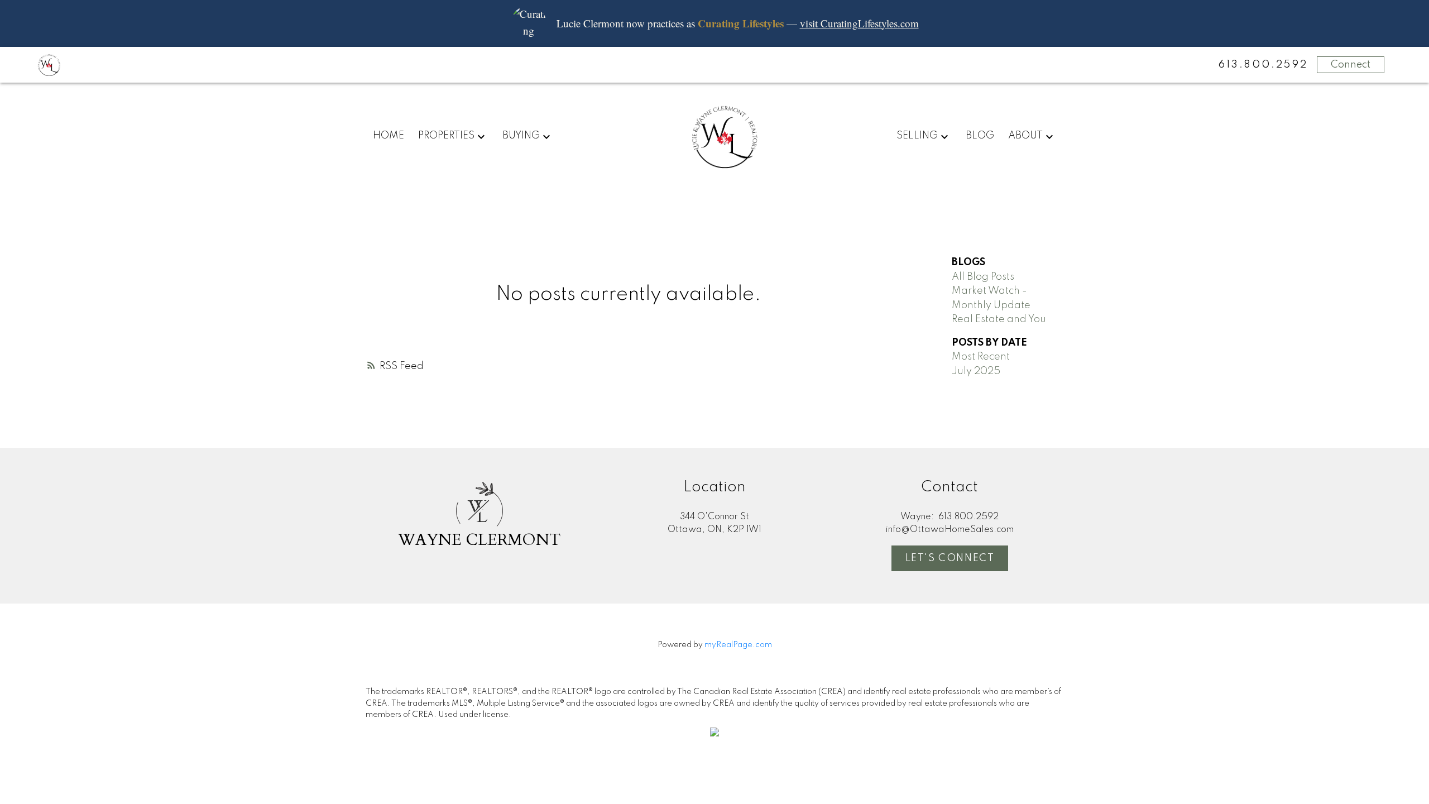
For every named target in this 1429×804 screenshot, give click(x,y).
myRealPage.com (738, 645)
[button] (950, 558)
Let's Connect (950, 558)
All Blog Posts (983, 277)
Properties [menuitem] (446, 136)
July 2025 (976, 371)
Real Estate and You (999, 319)
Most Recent (981, 357)
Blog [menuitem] (980, 136)
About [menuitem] (1025, 136)
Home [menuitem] (388, 136)
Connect (1350, 65)
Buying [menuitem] (521, 136)
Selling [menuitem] (917, 136)
